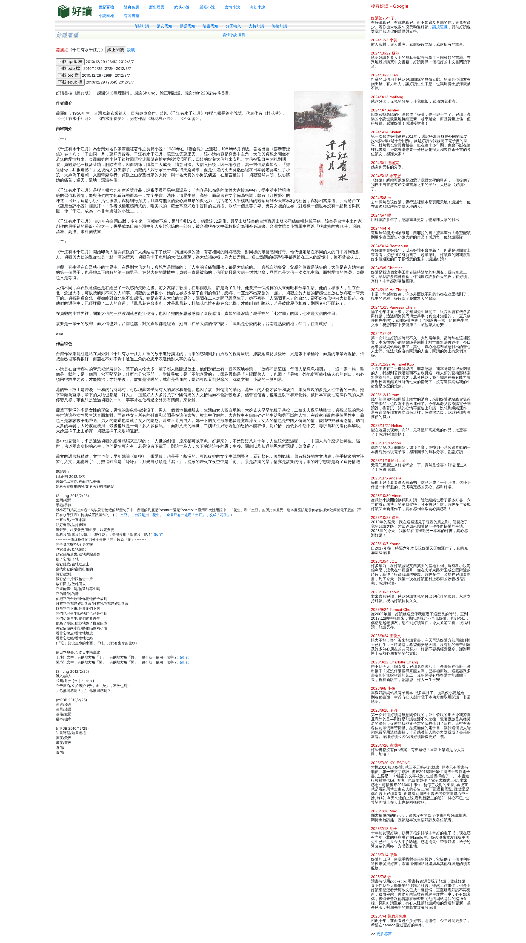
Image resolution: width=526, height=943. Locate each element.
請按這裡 (440, 27)
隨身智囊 (131, 7)
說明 (131, 49)
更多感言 (384, 934)
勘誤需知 (187, 26)
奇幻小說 (257, 7)
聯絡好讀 (279, 26)
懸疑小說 (207, 7)
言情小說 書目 (234, 35)
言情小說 (232, 7)
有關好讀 (141, 26)
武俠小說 (182, 7)
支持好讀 (256, 26)
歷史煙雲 (156, 7)
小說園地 (106, 15)
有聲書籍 (131, 15)
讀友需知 (164, 26)
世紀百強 (106, 7)
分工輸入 (233, 26)
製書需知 (210, 26)
